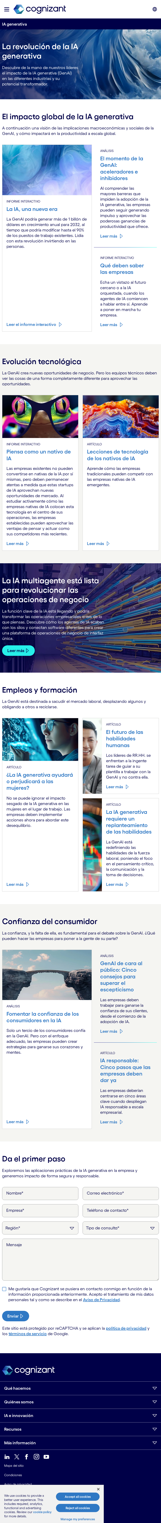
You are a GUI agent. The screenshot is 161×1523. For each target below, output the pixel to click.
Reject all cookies (78, 1508)
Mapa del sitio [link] (14, 1465)
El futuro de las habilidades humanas (124, 738)
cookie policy (42, 1512)
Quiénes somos (19, 1402)
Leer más (108, 236)
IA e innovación (18, 1415)
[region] (52, 1504)
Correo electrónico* (105, 1193)
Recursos (12, 1429)
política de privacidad (126, 1328)
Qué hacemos (17, 1388)
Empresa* (15, 1210)
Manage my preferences (78, 1519)
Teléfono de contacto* (108, 1210)
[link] (39, 9)
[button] (6, 9)
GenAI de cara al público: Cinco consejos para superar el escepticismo (121, 976)
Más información (20, 1443)
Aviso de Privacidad (101, 1299)
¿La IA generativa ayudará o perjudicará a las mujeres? (39, 781)
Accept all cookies (78, 1496)
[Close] (98, 1489)
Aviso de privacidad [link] (18, 1484)
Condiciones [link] (13, 1475)
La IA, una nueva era (31, 209)
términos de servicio (28, 1333)
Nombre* (14, 1193)
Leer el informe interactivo (31, 324)
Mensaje (14, 1244)
